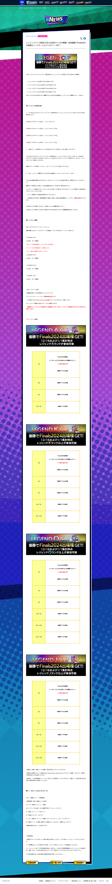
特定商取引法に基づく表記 (90, 881)
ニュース (26, 8)
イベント (31, 8)
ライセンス (101, 881)
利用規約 (41, 881)
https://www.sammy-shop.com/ (53, 773)
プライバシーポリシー (64, 881)
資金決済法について (76, 881)
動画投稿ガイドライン (50, 881)
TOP (21, 8)
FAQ (107, 881)
